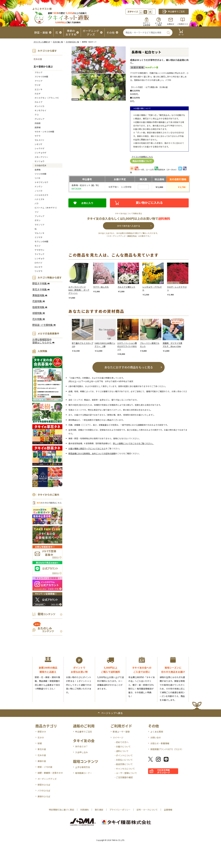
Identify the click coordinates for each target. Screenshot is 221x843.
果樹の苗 (42, 761)
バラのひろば (44, 790)
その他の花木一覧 (72, 42)
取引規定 (99, 809)
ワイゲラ (38, 271)
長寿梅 (37, 169)
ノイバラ (38, 190)
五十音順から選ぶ (43, 66)
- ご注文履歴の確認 (124, 777)
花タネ (41, 737)
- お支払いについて (124, 759)
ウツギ (37, 85)
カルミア (38, 102)
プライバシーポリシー (119, 809)
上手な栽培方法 (82, 767)
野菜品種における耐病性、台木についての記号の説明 (91, 453)
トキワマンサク (41, 182)
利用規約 (84, 809)
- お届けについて (123, 746)
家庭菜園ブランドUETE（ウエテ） (166, 749)
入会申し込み (81, 752)
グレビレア (39, 118)
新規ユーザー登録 (121, 731)
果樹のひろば (44, 796)
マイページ (118, 737)
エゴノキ (38, 89)
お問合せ (170, 24)
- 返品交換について (124, 764)
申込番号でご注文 (83, 731)
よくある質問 (156, 731)
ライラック (39, 254)
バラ (36, 203)
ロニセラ (38, 266)
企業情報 (168, 809)
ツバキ (37, 178)
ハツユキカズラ (41, 195)
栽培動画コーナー (83, 772)
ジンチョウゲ (40, 152)
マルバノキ (39, 233)
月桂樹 (37, 123)
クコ (36, 114)
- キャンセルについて (125, 768)
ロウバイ (38, 262)
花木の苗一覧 (58, 42)
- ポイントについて (124, 755)
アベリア (38, 80)
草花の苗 (42, 749)
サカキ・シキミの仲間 (44, 131)
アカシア (38, 72)
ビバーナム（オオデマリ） (46, 207)
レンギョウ (39, 258)
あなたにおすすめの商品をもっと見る (128, 367)
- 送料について (122, 751)
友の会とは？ (81, 746)
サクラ (37, 135)
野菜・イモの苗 (45, 766)
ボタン (37, 220)
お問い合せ (155, 737)
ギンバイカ (39, 106)
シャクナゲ (39, 148)
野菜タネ (42, 731)
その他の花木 (40, 165)
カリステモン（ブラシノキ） (47, 97)
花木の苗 (38, 59)
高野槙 (37, 127)
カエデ (37, 93)
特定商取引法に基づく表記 (61, 809)
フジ (36, 211)
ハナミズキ (39, 199)
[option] (80, 281)
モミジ (37, 245)
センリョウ (39, 161)
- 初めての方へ (122, 742)
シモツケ (38, 144)
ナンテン (38, 186)
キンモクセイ (40, 110)
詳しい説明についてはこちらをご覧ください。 (133, 443)
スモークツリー (41, 157)
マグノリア (39, 224)
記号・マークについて (147, 809)
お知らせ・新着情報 (159, 743)
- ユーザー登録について (126, 772)
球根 (40, 743)
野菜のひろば (44, 784)
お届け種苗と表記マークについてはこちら (87, 448)
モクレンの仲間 (41, 241)
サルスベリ (39, 140)
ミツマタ (38, 237)
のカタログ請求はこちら (49, 502)
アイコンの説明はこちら (142, 156)
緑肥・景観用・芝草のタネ (50, 772)
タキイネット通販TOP (42, 42)
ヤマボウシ (39, 249)
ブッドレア (39, 216)
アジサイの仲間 (41, 76)
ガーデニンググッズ (47, 778)
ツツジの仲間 (40, 173)
